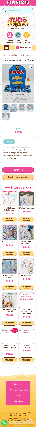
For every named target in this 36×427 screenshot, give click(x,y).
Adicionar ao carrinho (19, 177)
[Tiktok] (13, 2)
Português (10, 55)
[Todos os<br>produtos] (10, 35)
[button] (6, 47)
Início (3, 55)
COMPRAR (18, 170)
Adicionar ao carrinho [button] (9, 219)
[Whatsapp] (22, 2)
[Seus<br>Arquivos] (18, 35)
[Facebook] (9, 2)
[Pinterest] (18, 2)
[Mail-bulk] (27, 2)
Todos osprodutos (9, 41)
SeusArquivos (18, 41)
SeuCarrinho (26, 41)
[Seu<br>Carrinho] (26, 35)
